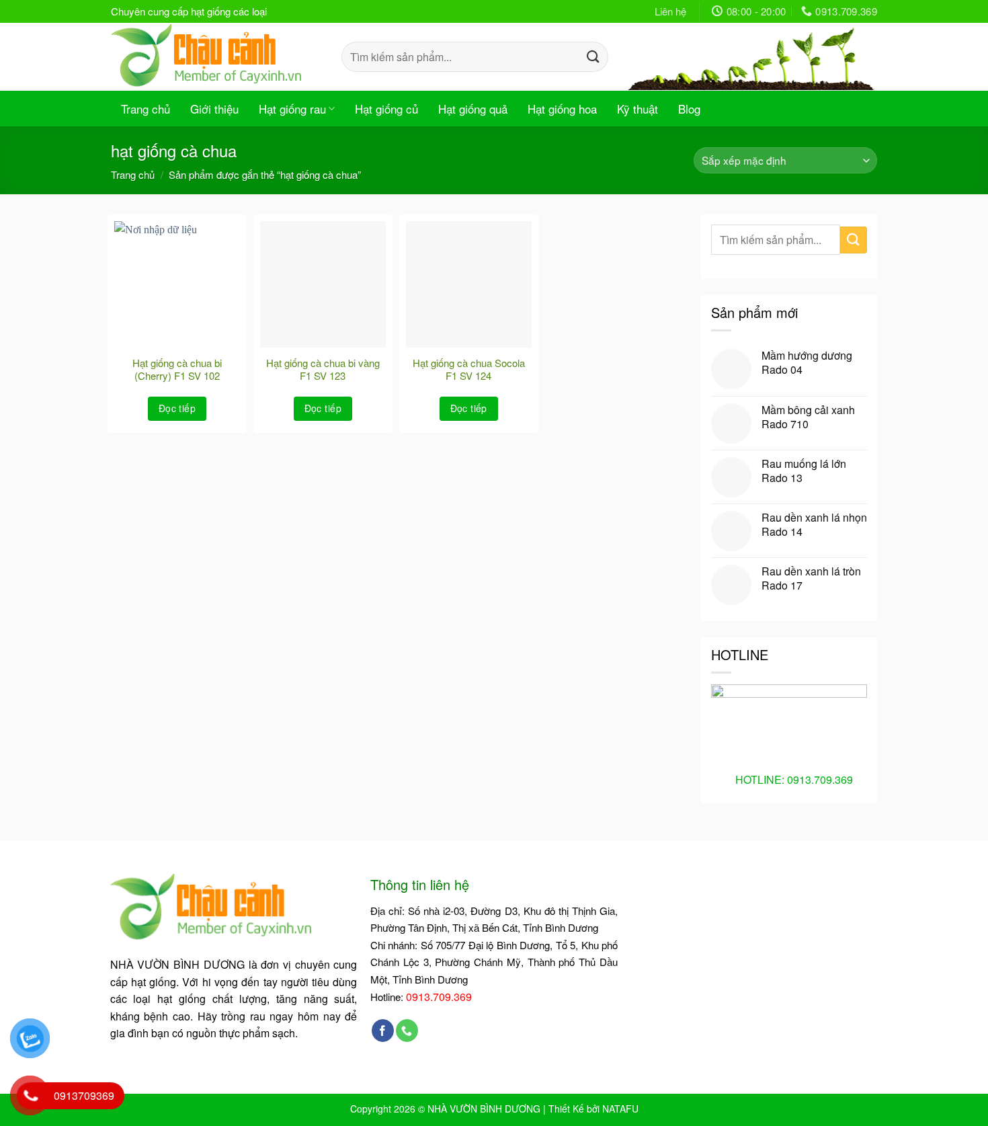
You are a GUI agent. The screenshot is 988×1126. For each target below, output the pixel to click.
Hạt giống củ (386, 108)
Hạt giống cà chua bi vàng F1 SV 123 (323, 369)
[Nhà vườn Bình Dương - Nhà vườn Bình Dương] (216, 56)
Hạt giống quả (472, 108)
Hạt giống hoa (562, 108)
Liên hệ (670, 11)
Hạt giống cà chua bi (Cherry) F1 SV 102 (177, 369)
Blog (689, 108)
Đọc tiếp (177, 408)
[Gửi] (592, 56)
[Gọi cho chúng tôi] (407, 1030)
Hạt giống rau (292, 108)
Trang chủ (145, 108)
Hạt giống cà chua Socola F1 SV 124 (469, 369)
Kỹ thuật (637, 108)
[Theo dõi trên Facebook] (383, 1030)
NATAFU (620, 1108)
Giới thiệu (214, 108)
